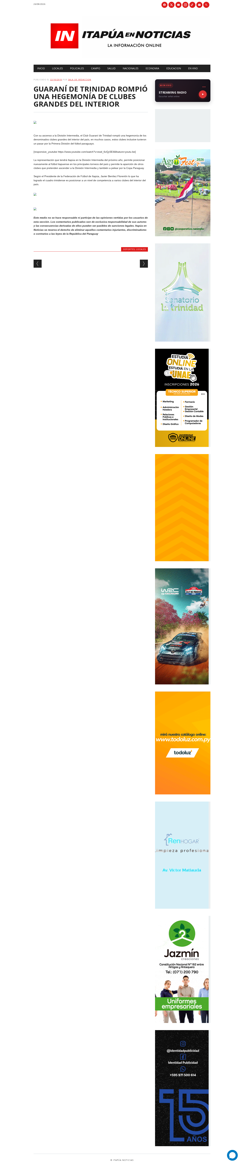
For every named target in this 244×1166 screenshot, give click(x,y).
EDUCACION (173, 68)
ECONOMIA (152, 68)
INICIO (41, 68)
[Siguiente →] (144, 264)
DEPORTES (129, 249)
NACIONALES (130, 68)
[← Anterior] (38, 264)
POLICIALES (77, 68)
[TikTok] (192, 5)
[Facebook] (164, 5)
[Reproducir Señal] (203, 94)
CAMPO (95, 68)
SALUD (111, 68)
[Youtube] (178, 5)
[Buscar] (206, 5)
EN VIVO (193, 68)
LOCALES (57, 68)
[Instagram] (185, 5)
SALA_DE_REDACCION (79, 79)
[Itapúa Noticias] (122, 57)
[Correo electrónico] (199, 5)
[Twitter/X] (171, 5)
